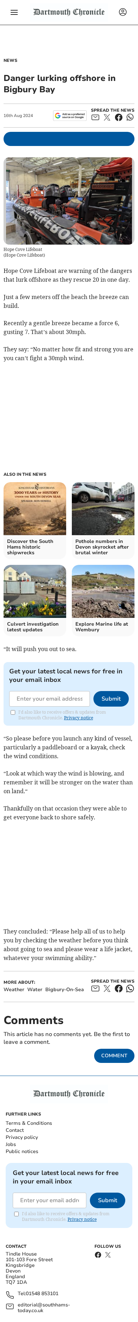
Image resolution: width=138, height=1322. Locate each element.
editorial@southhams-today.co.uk (44, 1308)
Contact (15, 1130)
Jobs (11, 1144)
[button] (14, 12)
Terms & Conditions (29, 1123)
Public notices (22, 1151)
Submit (111, 699)
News (10, 60)
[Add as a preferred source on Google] (70, 115)
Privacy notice (78, 717)
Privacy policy (22, 1137)
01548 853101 (42, 1294)
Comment (114, 1055)
